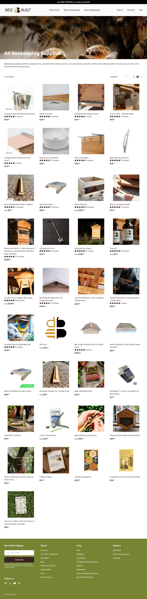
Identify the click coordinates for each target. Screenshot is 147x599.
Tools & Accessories (121, 554)
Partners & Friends (48, 566)
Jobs (43, 573)
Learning (116, 558)
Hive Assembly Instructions (87, 573)
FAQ (78, 550)
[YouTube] (14, 583)
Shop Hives (54, 10)
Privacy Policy (46, 577)
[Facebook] (10, 583)
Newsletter (45, 558)
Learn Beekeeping (92, 10)
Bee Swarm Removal (85, 577)
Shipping (80, 554)
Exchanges (81, 558)
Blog (42, 562)
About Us (44, 550)
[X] (19, 583)
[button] (9, 116)
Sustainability (46, 569)
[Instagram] (5, 583)
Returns (80, 566)
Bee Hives (117, 550)
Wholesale (81, 569)
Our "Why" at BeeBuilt (49, 554)
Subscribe (19, 560)
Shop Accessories (72, 10)
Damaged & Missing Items (87, 562)
